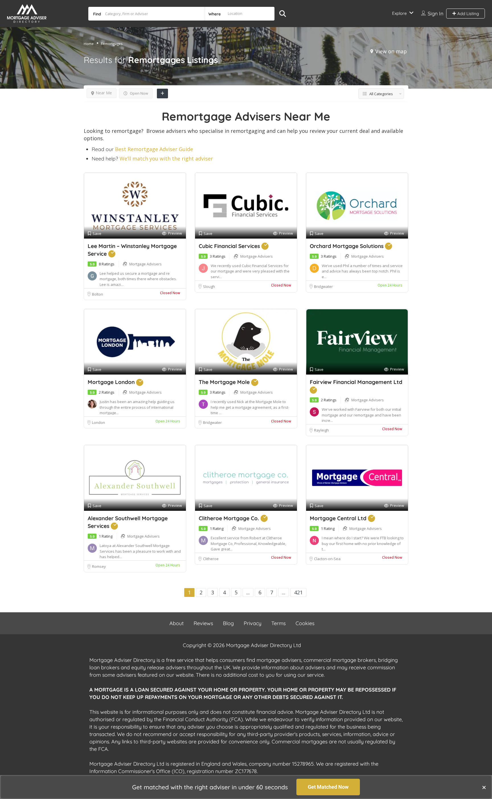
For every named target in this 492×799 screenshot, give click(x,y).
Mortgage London (112, 382)
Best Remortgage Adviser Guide (154, 149)
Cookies (305, 623)
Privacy (252, 623)
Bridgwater (323, 286)
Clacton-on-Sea (327, 558)
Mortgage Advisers (145, 264)
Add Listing (467, 13)
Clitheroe (211, 558)
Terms (278, 623)
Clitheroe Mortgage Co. (230, 518)
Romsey (99, 566)
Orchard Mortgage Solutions (347, 246)
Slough (209, 286)
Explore (399, 13)
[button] (484, 787)
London (98, 422)
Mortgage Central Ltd (339, 518)
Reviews (203, 623)
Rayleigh (321, 430)
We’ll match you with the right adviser (166, 158)
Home (89, 43)
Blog (228, 623)
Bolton (97, 294)
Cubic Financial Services (230, 246)
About (176, 623)
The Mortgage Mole (225, 382)
